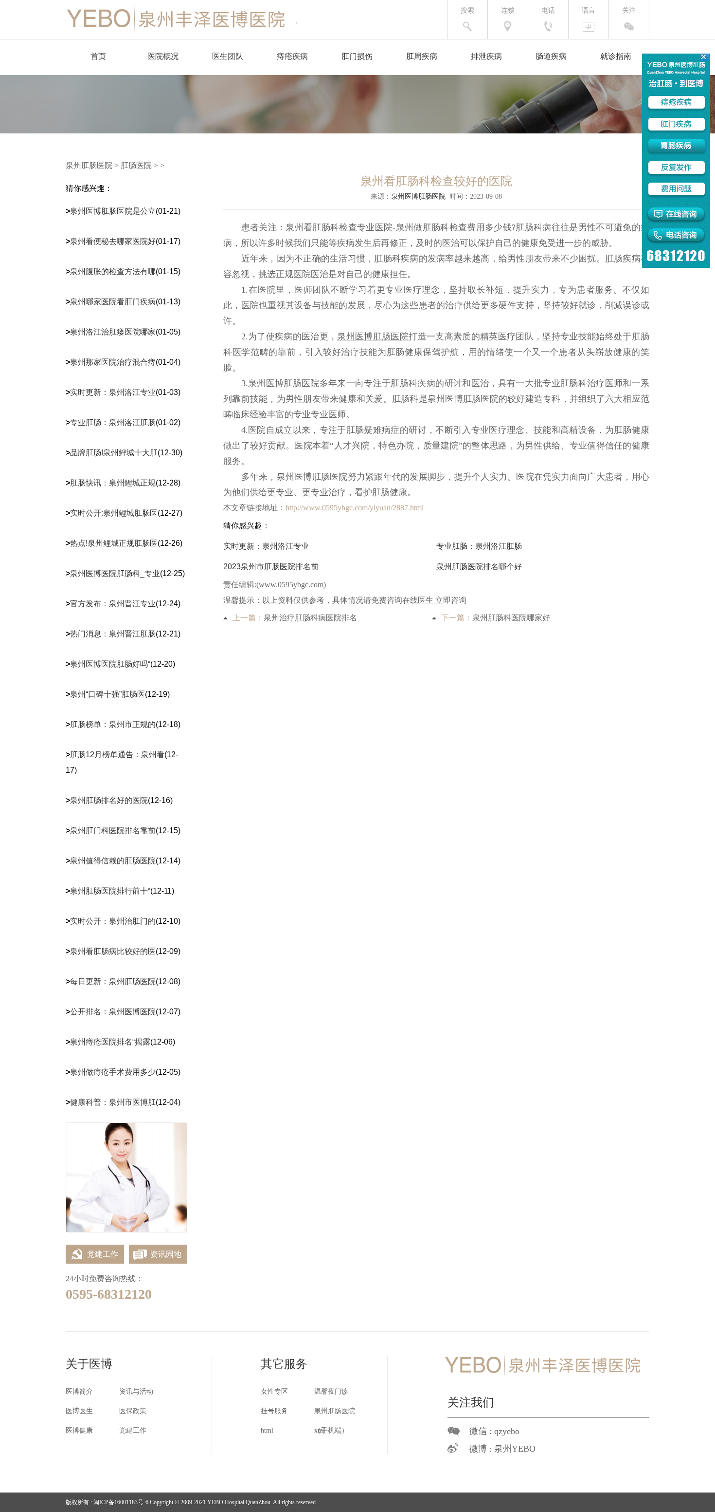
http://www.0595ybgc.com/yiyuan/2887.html (355, 508)
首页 (98, 56)
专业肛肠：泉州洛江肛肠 (113, 422)
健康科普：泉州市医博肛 (113, 1102)
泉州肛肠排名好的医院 (109, 800)
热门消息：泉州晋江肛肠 (113, 634)
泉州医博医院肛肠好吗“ (110, 664)
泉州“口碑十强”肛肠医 (107, 694)
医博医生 (79, 1411)
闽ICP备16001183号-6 (120, 1502)
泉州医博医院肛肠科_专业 (115, 573)
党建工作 (102, 1254)
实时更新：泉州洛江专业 (113, 392)
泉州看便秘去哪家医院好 (113, 241)
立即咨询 (450, 600)
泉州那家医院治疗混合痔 (113, 362)
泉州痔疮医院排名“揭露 (110, 1042)
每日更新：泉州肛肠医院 (113, 981)
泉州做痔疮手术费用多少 (113, 1072)
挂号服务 (274, 1411)
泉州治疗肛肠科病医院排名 (310, 618)
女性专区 (274, 1391)
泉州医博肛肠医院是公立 (113, 211)
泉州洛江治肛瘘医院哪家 (113, 332)
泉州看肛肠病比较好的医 (113, 951)
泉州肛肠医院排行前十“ (110, 891)
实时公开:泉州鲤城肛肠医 (114, 513)
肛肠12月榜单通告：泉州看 (117, 754)
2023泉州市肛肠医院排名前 (271, 566)
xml (319, 1430)
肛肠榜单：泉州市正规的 (113, 724)
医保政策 (132, 1411)
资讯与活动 (136, 1391)
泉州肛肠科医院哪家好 (511, 618)
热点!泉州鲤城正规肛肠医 (114, 543)
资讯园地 (165, 1254)
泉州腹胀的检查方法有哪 (113, 271)
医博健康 (79, 1430)
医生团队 (227, 56)
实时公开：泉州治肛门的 (113, 921)
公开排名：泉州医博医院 (113, 1012)
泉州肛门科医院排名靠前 (113, 830)
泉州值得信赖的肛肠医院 (113, 861)
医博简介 (79, 1391)
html (267, 1430)
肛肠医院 (136, 165)
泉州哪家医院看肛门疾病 (113, 302)
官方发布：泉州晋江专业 (113, 603)
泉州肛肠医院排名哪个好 (479, 566)
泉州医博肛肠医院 (418, 196)
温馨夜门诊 (331, 1391)
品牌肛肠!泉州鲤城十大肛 (114, 452)
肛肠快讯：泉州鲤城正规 (113, 483)
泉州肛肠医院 (89, 165)
